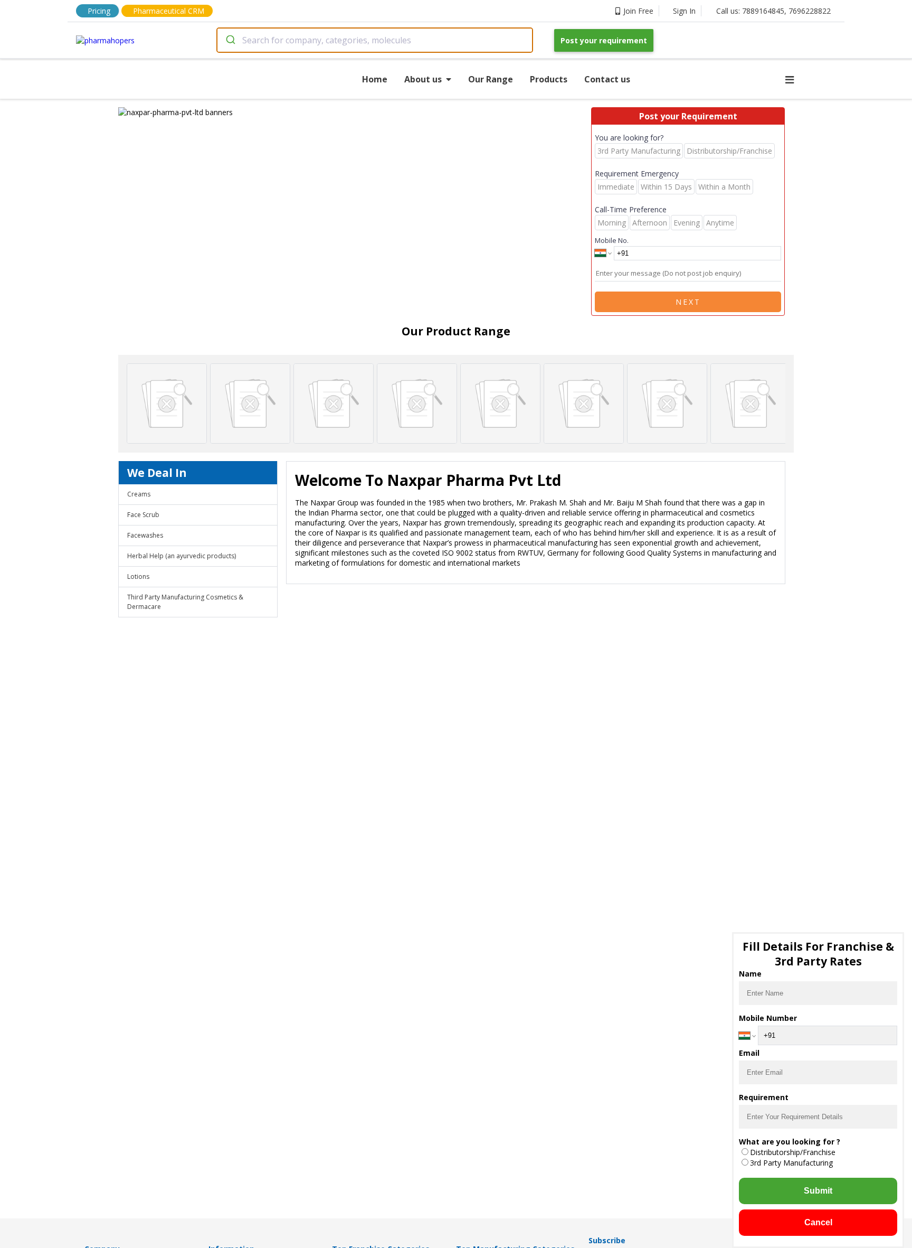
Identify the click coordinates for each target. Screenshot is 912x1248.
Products (548, 79)
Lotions (138, 576)
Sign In (684, 11)
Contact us (607, 79)
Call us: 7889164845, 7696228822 (773, 11)
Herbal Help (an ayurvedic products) (181, 555)
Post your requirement (603, 40)
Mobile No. (612, 240)
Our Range (490, 79)
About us (423, 79)
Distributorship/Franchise (792, 1152)
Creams (138, 494)
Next (688, 302)
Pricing (99, 11)
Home (374, 79)
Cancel (818, 1222)
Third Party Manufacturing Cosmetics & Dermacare (185, 602)
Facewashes (145, 535)
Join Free (638, 11)
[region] (354, 112)
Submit (818, 1190)
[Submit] (229, 40)
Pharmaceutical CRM (168, 11)
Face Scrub (143, 514)
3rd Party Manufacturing (791, 1163)
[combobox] (374, 40)
